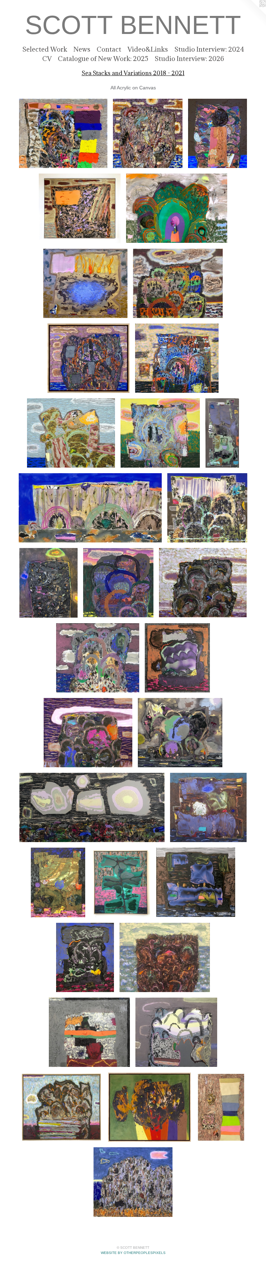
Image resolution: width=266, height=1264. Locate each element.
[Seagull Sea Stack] (176, 1032)
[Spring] (160, 433)
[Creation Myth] (180, 732)
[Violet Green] (177, 657)
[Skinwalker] (48, 582)
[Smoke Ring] (88, 732)
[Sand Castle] (58, 882)
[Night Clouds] (91, 807)
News (81, 49)
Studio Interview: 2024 (209, 49)
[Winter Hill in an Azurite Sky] (133, 1182)
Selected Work (44, 49)
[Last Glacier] (207, 507)
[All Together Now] (63, 133)
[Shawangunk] (90, 507)
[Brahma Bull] (149, 1107)
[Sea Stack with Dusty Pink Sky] (203, 582)
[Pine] (121, 882)
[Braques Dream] (222, 433)
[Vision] (178, 283)
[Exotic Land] (71, 433)
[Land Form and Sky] (61, 1107)
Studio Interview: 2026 (189, 58)
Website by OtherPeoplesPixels (133, 1253)
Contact (109, 49)
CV (47, 58)
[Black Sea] (176, 358)
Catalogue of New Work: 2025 (103, 58)
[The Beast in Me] (148, 133)
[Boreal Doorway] (176, 208)
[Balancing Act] (217, 133)
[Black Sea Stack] (85, 957)
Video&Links (147, 49)
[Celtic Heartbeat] (89, 1032)
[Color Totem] (221, 1107)
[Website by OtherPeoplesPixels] (252, 14)
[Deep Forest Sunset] (118, 582)
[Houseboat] (195, 882)
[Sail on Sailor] (208, 807)
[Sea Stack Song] (97, 657)
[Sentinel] (80, 208)
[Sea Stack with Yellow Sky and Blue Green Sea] (164, 957)
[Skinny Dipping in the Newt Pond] (85, 283)
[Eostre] (88, 358)
